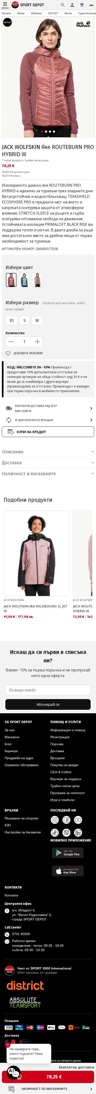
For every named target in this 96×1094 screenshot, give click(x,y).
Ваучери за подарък (65, 779)
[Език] (91, 5)
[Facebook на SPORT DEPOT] (66, 819)
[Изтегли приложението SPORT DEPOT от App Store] (67, 871)
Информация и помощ (67, 730)
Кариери (11, 751)
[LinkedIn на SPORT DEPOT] (78, 832)
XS (12, 320)
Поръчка (56, 744)
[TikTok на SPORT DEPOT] (54, 832)
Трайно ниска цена (64, 786)
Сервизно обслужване (21, 765)
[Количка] (81, 5)
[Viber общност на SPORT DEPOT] (66, 832)
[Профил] (72, 5)
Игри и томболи (62, 800)
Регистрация (59, 737)
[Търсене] (62, 5)
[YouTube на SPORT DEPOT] (78, 819)
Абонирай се (48, 704)
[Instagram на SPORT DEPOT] (54, 819)
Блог (8, 744)
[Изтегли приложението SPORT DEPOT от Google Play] (67, 853)
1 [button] (42, 132)
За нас (10, 730)
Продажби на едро (19, 758)
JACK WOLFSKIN (21, 147)
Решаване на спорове (21, 818)
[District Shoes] (25, 985)
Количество (15, 333)
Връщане (57, 758)
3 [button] (50, 132)
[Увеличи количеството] (37, 341)
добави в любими (28, 353)
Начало (6, 13)
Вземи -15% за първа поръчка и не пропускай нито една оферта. (48, 663)
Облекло (36, 13)
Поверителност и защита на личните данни (52, 1060)
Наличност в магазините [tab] (29, 473)
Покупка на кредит (64, 765)
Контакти (11, 895)
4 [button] (54, 132)
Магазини (12, 737)
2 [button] (46, 132)
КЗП (8, 825)
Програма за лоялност (67, 793)
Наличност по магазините (44, 1089)
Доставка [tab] (12, 462)
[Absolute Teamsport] (25, 1002)
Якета (68, 13)
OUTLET (53, 13)
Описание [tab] (13, 451)
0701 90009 (21, 934)
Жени (20, 13)
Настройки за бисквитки (23, 832)
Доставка (57, 751)
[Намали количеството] (11, 341)
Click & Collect (60, 772)
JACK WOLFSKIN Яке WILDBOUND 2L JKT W (35, 608)
